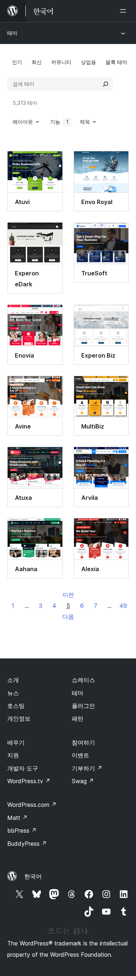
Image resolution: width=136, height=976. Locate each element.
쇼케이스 (83, 680)
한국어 (33, 876)
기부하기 (87, 768)
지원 (13, 755)
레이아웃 (23, 122)
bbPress (22, 830)
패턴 (77, 718)
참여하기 (83, 742)
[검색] (105, 84)
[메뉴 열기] (124, 11)
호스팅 (16, 705)
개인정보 (18, 718)
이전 (68, 594)
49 (123, 605)
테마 (12, 33)
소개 (13, 680)
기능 (59, 122)
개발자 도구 (22, 768)
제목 (85, 122)
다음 (68, 616)
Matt (17, 817)
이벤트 (80, 755)
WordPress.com (32, 804)
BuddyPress (27, 843)
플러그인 (83, 705)
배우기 (16, 742)
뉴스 (13, 693)
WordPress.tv (28, 781)
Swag (83, 781)
